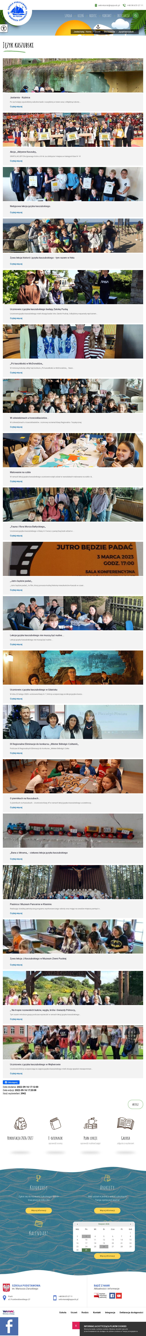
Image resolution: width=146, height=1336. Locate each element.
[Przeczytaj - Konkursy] (38, 1178)
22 (130, 1243)
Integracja (123, 16)
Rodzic (93, 16)
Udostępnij (13, 1082)
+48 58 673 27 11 (135, 5)
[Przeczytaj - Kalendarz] (38, 1223)
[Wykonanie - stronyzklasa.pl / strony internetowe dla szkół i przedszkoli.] (8, 1312)
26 (104, 1247)
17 (86, 1243)
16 (77, 1243)
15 (130, 1240)
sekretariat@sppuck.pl (109, 5)
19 (104, 1243)
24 (86, 1247)
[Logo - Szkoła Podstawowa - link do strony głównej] (17, 13)
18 (95, 1243)
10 (86, 1240)
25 (95, 1247)
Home (88, 32)
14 (122, 1240)
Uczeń (81, 16)
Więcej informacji (38, 1210)
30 (77, 1250)
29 (130, 1247)
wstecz (135, 1104)
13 (113, 1240)
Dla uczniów (108, 32)
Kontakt (106, 16)
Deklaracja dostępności (131, 1313)
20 (113, 1243)
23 (77, 1247)
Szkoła (68, 16)
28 (122, 1247)
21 (122, 1243)
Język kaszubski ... (126, 32)
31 (86, 1250)
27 (113, 1247)
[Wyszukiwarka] (135, 15)
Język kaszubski (18, 45)
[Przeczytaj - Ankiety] (107, 1178)
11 (95, 1240)
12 (104, 1240)
